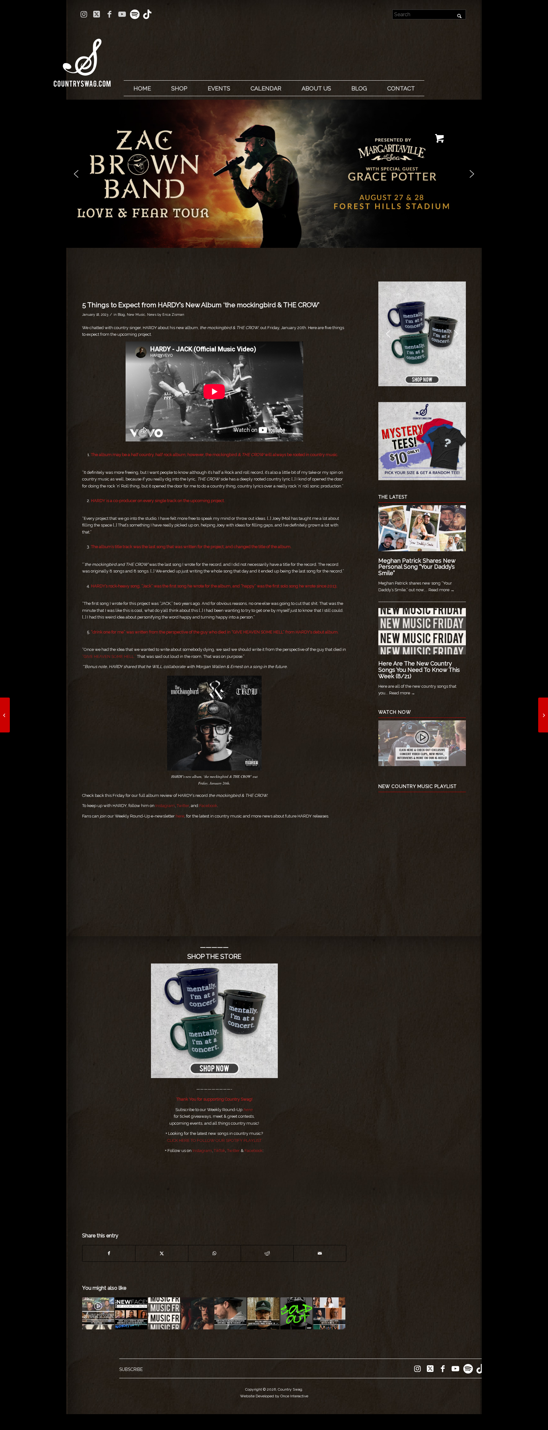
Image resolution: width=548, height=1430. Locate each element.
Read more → (441, 589)
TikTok (219, 1150)
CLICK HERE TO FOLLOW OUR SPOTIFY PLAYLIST (214, 1140)
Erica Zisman (173, 314)
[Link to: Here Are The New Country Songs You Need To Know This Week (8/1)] (164, 1313)
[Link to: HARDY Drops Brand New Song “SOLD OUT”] (296, 1313)
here (180, 816)
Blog (121, 314)
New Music (136, 314)
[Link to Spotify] (134, 14)
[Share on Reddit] (267, 1253)
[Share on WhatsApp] (214, 1253)
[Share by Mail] (320, 1253)
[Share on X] (161, 1253)
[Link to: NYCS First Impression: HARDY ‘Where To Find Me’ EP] (263, 1313)
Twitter (183, 805)
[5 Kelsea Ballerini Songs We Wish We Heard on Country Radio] (543, 715)
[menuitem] (142, 88)
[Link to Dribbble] (147, 14)
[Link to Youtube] (122, 14)
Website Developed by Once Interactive (274, 1396)
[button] (274, 174)
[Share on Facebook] (108, 1253)
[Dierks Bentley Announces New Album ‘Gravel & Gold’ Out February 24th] (5, 715)
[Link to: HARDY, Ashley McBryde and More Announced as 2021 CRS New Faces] (131, 1313)
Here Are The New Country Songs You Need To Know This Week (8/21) (419, 669)
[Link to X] (96, 14)
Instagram (165, 805)
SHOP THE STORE (214, 956)
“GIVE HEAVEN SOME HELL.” (109, 656)
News (151, 314)
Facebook (207, 805)
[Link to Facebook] (109, 14)
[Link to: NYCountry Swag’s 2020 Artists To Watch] (329, 1313)
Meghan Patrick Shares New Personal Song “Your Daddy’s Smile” (416, 567)
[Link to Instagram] (83, 14)
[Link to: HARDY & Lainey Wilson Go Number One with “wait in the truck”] (197, 1313)
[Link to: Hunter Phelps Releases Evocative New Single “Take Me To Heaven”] (230, 1313)
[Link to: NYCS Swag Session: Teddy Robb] (98, 1313)
